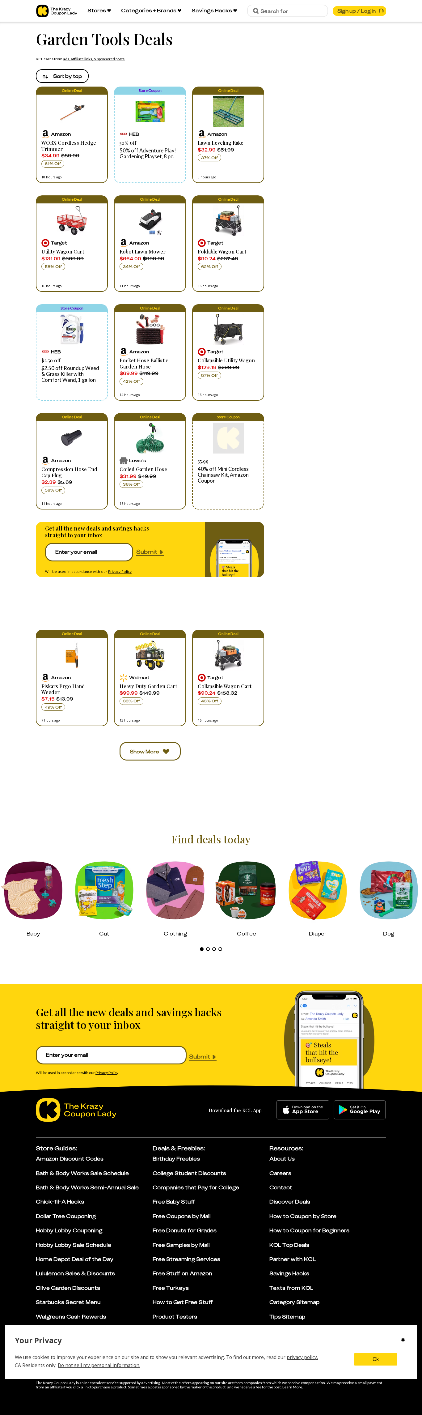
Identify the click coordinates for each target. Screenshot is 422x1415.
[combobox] (62, 76)
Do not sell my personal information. (99, 1365)
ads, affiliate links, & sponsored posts (94, 59)
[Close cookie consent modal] (403, 1340)
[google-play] (359, 1109)
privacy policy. (302, 1357)
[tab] (202, 949)
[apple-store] (302, 1109)
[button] (72, 135)
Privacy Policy (120, 571)
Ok (376, 1359)
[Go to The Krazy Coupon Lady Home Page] (57, 11)
